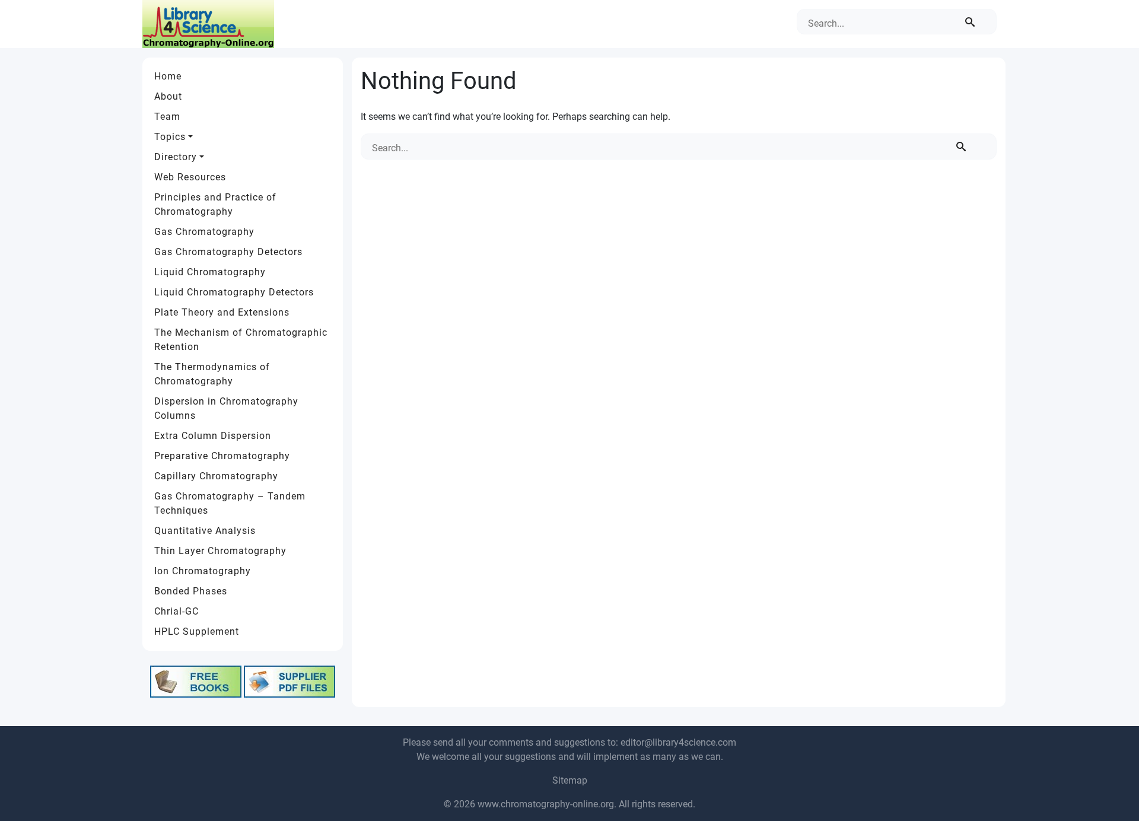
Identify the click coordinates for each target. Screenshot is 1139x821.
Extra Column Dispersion (212, 435)
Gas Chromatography (204, 231)
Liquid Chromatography (210, 272)
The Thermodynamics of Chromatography (212, 374)
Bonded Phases (190, 591)
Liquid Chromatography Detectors (234, 292)
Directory (175, 157)
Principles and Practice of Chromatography (215, 204)
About (168, 96)
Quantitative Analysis (205, 530)
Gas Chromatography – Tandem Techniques (230, 503)
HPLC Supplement (196, 631)
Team (167, 116)
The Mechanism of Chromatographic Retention (240, 339)
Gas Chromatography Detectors (228, 251)
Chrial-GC (176, 611)
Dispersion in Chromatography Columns (226, 408)
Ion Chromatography (202, 571)
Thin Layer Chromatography (220, 550)
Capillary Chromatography (216, 476)
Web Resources (190, 177)
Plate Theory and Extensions (221, 312)
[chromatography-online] (208, 23)
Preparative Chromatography (222, 456)
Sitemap (569, 780)
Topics (170, 136)
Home (168, 76)
